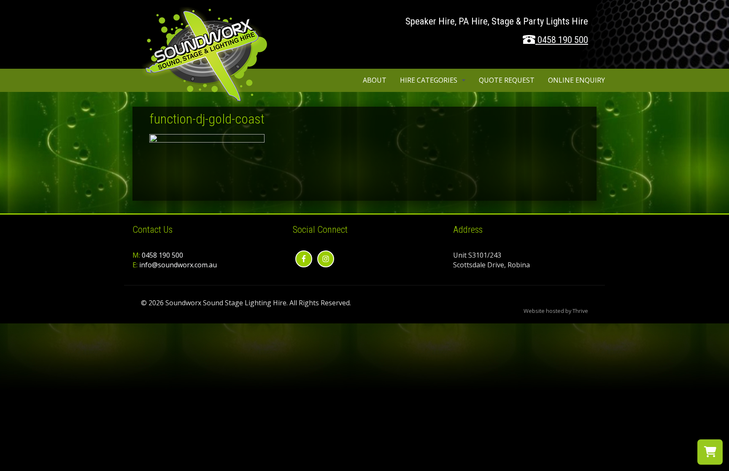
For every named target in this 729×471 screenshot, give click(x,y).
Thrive (580, 311)
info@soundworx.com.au (178, 264)
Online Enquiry (576, 80)
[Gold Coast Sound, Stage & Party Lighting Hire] (204, 100)
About (374, 80)
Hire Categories (428, 80)
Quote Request (507, 80)
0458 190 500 (562, 40)
